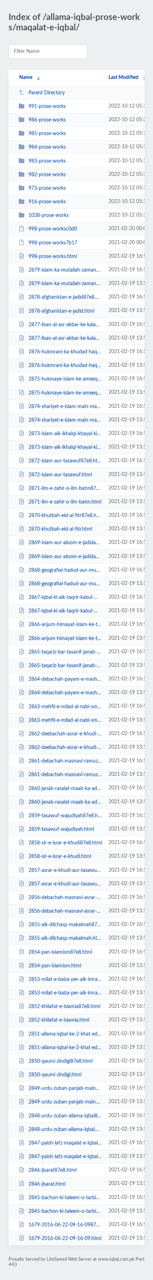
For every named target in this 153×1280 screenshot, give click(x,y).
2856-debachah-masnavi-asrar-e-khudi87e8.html (65, 897)
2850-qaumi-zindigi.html (54, 1074)
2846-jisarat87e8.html (52, 1170)
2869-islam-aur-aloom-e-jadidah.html (65, 556)
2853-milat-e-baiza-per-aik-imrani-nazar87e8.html (65, 979)
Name (25, 77)
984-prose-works (47, 147)
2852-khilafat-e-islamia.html (58, 1020)
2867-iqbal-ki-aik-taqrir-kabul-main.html (65, 611)
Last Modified (123, 77)
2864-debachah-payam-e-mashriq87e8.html (65, 679)
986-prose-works (47, 120)
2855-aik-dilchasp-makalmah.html (65, 938)
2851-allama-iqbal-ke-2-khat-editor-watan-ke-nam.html (65, 1047)
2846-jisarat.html (46, 1183)
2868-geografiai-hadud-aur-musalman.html (65, 583)
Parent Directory (46, 92)
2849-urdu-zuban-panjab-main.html (65, 1102)
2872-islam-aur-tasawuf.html (60, 474)
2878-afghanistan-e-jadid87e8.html (65, 297)
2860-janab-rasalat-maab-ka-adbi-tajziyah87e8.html (65, 788)
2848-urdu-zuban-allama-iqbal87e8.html (65, 1115)
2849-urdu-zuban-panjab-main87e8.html (65, 1088)
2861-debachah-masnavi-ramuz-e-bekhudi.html (65, 774)
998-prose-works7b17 (52, 242)
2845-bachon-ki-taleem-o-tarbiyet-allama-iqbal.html (65, 1211)
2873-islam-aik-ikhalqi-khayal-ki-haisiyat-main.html (65, 447)
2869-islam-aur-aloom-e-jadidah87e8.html (65, 542)
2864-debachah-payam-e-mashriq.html (65, 692)
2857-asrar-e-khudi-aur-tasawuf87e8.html (65, 870)
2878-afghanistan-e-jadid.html (61, 310)
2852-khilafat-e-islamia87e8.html (64, 1006)
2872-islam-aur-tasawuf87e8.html (65, 460)
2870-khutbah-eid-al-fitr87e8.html (65, 515)
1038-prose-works (48, 215)
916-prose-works (47, 201)
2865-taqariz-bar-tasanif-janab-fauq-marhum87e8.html (65, 652)
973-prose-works (47, 188)
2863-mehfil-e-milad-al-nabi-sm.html (65, 720)
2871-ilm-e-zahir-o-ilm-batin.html (64, 502)
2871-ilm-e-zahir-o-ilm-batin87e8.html (65, 488)
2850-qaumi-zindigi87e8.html (60, 1061)
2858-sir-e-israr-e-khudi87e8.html (65, 842)
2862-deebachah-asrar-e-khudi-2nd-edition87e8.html (65, 733)
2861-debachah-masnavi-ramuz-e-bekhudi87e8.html (65, 761)
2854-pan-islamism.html (54, 965)
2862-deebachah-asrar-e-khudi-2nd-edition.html (65, 747)
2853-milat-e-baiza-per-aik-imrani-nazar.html (65, 993)
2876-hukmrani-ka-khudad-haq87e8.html (65, 351)
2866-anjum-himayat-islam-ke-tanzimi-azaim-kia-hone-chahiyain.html (65, 638)
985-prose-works (47, 133)
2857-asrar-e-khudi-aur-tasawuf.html (65, 884)
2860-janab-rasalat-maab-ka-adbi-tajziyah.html (65, 802)
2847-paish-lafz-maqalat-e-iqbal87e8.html (65, 1143)
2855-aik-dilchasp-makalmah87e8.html (65, 924)
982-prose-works (47, 174)
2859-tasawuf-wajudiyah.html (61, 829)
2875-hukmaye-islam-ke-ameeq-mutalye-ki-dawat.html (65, 392)
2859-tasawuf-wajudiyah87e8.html (65, 815)
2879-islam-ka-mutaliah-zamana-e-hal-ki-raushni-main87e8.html (65, 270)
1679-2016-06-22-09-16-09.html (64, 1238)
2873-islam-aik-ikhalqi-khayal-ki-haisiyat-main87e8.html (65, 433)
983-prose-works (47, 161)
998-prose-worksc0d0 (52, 229)
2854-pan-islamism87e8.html (60, 951)
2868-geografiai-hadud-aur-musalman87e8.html (65, 570)
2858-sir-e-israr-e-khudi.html (59, 856)
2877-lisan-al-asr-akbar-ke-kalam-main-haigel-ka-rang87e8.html (65, 324)
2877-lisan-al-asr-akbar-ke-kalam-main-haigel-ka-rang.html (65, 338)
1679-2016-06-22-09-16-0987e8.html (65, 1224)
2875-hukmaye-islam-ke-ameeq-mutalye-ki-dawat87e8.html (65, 379)
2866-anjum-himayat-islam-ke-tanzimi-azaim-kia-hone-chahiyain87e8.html (65, 624)
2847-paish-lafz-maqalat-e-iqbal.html (65, 1156)
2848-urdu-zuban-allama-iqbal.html (65, 1129)
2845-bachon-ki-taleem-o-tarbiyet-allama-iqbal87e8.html (65, 1197)
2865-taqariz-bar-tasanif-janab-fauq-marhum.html (65, 665)
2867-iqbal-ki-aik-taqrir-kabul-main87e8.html (65, 597)
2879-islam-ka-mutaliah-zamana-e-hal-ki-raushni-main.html (65, 283)
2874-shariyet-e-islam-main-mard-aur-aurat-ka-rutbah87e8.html (65, 406)
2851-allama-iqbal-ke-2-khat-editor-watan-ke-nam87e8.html (65, 1034)
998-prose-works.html (52, 256)
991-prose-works (47, 106)
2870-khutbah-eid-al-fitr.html (60, 529)
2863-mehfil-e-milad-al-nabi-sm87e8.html (65, 706)
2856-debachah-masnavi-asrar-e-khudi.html (65, 911)
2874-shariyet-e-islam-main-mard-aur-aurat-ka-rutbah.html (65, 420)
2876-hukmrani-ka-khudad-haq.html (65, 365)
